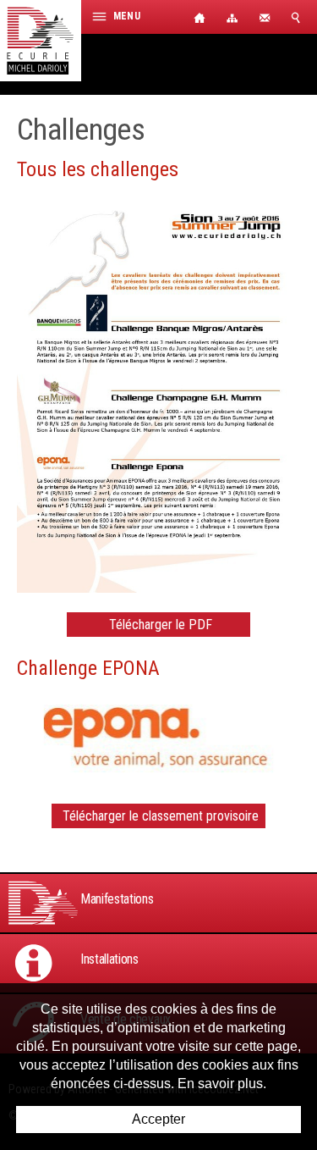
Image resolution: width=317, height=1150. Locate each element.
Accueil (199, 17)
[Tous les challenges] (158, 391)
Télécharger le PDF (160, 624)
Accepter (158, 1119)
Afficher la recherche (300, 17)
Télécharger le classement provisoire (161, 816)
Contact (266, 17)
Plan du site (232, 17)
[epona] (158, 737)
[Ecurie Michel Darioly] (40, 40)
